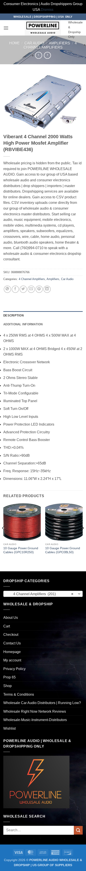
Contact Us (12, 643)
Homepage (12, 652)
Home (14, 43)
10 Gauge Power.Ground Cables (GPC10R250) (20, 550)
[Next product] (38, 55)
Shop (7, 686)
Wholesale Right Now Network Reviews (34, 711)
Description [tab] (13, 315)
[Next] (82, 537)
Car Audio (34, 43)
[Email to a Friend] (31, 289)
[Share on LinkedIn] (47, 289)
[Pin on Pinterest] (39, 289)
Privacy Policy (14, 669)
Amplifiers (59, 43)
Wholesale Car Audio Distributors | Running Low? (42, 703)
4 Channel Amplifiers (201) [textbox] (40, 594)
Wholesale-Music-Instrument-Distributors (35, 720)
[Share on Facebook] (15, 289)
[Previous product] (47, 55)
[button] (6, 28)
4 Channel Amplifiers (32, 279)
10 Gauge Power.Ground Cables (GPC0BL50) (62, 550)
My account (12, 660)
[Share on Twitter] (23, 289)
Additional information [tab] (23, 324)
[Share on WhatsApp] (7, 289)
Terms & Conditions (18, 694)
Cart (6, 626)
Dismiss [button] (47, 9)
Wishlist (9, 728)
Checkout (10, 634)
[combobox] (43, 594)
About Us (10, 617)
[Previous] (3, 537)
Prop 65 (9, 677)
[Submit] (78, 830)
